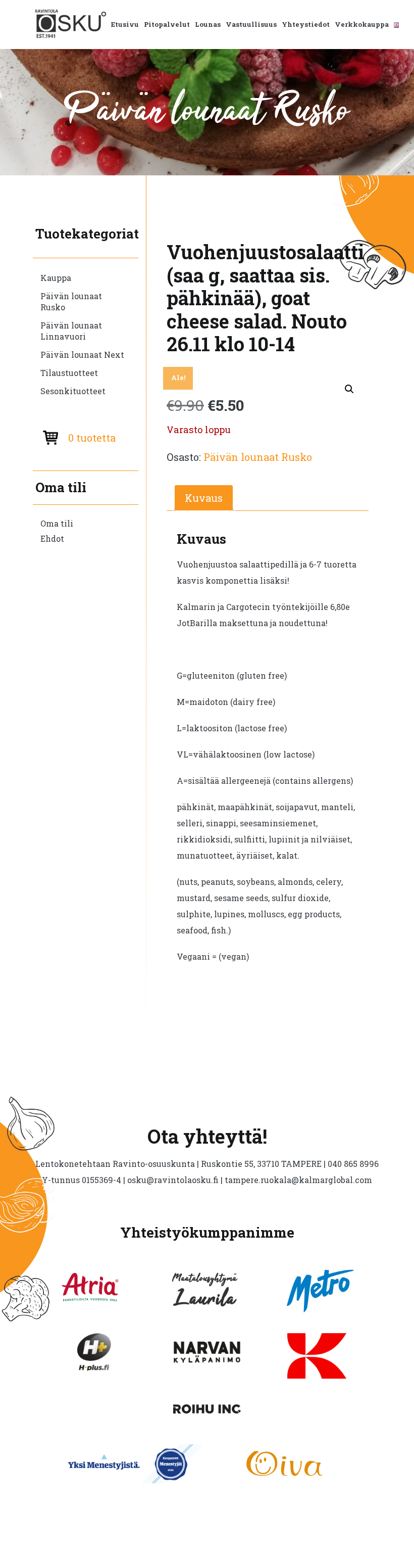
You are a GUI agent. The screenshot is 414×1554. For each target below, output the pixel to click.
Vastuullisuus (251, 24)
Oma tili (56, 523)
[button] (349, 389)
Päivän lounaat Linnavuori (71, 331)
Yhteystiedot (306, 24)
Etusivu (125, 24)
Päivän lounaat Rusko (71, 301)
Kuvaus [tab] (204, 497)
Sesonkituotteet (73, 391)
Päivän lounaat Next (82, 354)
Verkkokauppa (362, 24)
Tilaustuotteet (69, 372)
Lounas (208, 24)
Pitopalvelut (167, 24)
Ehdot (52, 538)
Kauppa (55, 277)
